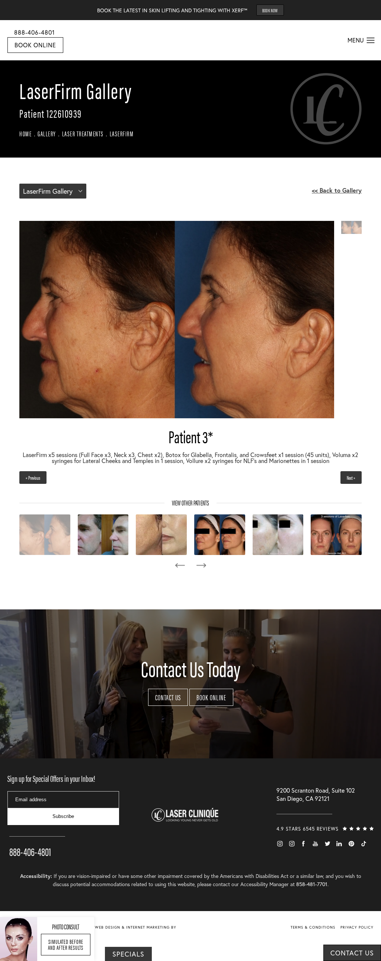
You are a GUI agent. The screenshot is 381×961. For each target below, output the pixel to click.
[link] (37, 841)
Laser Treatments (83, 133)
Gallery (47, 133)
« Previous (33, 477)
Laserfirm (122, 133)
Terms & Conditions (313, 927)
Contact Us (168, 697)
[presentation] (180, 565)
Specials (128, 953)
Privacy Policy (357, 927)
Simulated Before (65, 944)
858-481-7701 (311, 884)
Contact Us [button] (352, 952)
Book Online (35, 45)
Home (25, 133)
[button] (371, 41)
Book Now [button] (270, 10)
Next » (351, 477)
